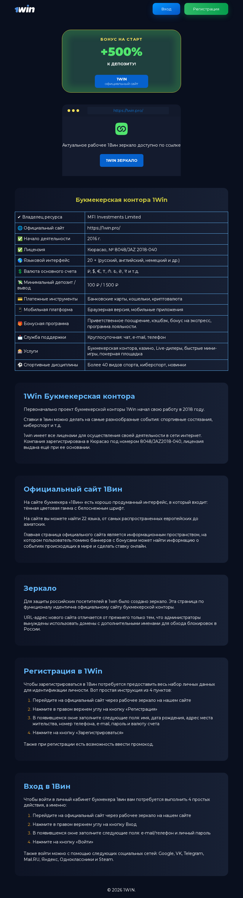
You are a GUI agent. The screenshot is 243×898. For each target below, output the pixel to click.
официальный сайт (121, 81)
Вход (166, 9)
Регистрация (206, 9)
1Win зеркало (122, 160)
